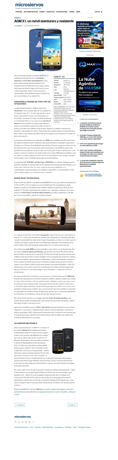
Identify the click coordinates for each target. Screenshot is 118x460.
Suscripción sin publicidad (85, 51)
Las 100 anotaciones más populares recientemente (93, 175)
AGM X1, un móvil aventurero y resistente (44, 20)
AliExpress (72, 392)
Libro (78, 12)
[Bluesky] (23, 422)
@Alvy (19, 26)
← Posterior (20, 405)
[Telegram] (30, 422)
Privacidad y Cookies (84, 427)
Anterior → (72, 405)
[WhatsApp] (33, 422)
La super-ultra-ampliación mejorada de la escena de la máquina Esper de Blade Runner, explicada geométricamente (92, 163)
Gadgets (17, 18)
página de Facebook (46, 392)
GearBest (65, 392)
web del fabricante (20, 392)
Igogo (17, 394)
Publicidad (68, 427)
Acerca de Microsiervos (21, 427)
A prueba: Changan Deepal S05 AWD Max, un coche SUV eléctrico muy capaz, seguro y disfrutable (91, 137)
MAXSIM (85, 114)
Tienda (71, 12)
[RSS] (19, 422)
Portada (18, 12)
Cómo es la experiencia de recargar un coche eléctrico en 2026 (91, 144)
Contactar (50, 12)
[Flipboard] (26, 422)
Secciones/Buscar (31, 12)
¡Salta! (97, 12)
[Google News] (16, 422)
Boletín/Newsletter (47, 427)
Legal (74, 427)
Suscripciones (62, 12)
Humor (42, 12)
